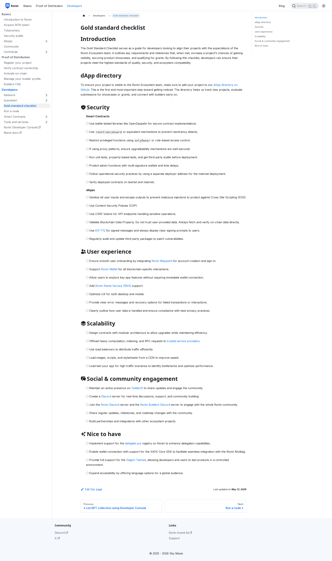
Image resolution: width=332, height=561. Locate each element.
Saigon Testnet (136, 460)
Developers (74, 6)
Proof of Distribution (49, 6)
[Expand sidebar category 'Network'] (46, 95)
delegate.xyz (133, 443)
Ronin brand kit (179, 532)
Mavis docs (11, 132)
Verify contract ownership (21, 68)
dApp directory (263, 22)
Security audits (13, 35)
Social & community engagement (272, 41)
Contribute (11, 52)
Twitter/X (137, 388)
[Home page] (84, 15)
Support (174, 538)
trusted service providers (183, 341)
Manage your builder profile (22, 79)
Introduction (261, 17)
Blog (282, 6)
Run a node (11, 111)
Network (9, 95)
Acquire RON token (16, 25)
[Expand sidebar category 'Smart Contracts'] (46, 116)
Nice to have (261, 45)
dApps (8, 41)
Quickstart (10, 100)
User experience (264, 31)
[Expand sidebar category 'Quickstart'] (46, 100)
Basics (27, 6)
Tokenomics (12, 30)
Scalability (260, 36)
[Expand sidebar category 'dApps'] (46, 41)
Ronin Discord (110, 404)
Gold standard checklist (20, 105)
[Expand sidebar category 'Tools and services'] (46, 122)
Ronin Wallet (109, 269)
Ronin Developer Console (21, 127)
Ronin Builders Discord (155, 404)
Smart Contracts (14, 116)
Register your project (17, 62)
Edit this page (93, 489)
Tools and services (16, 122)
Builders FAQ (12, 84)
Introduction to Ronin (18, 19)
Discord (106, 396)
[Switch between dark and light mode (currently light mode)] (323, 6)
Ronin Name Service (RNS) (113, 285)
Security (259, 27)
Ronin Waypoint (161, 261)
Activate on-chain (15, 73)
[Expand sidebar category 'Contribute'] (46, 51)
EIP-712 (100, 230)
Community (11, 46)
